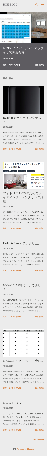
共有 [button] (5, 65)
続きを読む (39, 65)
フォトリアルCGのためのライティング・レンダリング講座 (23, 197)
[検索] (36, 4)
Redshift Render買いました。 (22, 243)
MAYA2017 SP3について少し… (23, 361)
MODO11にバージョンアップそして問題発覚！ (23, 50)
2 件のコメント (15, 65)
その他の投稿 (38, 439)
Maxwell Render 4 (14, 403)
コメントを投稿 (15, 149)
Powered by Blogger (25, 449)
